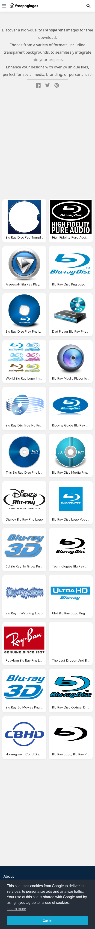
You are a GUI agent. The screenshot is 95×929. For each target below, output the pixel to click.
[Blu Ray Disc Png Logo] (71, 264)
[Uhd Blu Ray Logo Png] (71, 593)
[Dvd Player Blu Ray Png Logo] (71, 311)
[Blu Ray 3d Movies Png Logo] (24, 687)
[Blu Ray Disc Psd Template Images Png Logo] (24, 217)
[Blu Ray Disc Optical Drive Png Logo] (71, 687)
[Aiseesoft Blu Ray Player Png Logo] (24, 264)
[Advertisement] (47, 145)
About (8, 876)
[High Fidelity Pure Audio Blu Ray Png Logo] (71, 217)
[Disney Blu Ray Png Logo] (24, 499)
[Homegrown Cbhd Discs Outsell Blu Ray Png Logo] (24, 734)
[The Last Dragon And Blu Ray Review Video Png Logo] (71, 640)
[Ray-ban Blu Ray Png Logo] (24, 640)
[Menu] (4, 6)
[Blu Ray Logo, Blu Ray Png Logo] (71, 734)
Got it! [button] (48, 921)
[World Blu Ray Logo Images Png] (24, 358)
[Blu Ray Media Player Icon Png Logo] (71, 358)
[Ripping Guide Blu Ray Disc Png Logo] (71, 405)
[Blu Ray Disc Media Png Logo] (71, 452)
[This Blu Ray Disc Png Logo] (24, 452)
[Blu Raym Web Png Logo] (24, 593)
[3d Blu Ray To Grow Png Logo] (24, 546)
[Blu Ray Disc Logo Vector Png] (71, 499)
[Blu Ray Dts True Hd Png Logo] (24, 405)
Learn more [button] (16, 909)
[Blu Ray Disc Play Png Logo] (24, 311)
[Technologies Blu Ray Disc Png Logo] (71, 546)
